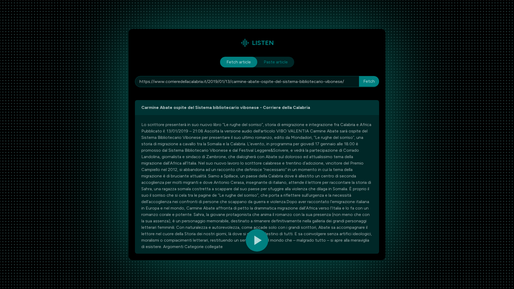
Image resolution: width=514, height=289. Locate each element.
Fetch (369, 81)
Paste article (276, 61)
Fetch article (238, 61)
